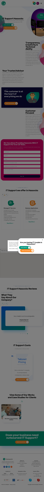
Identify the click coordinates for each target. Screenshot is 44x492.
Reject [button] (16, 248)
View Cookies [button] (12, 248)
